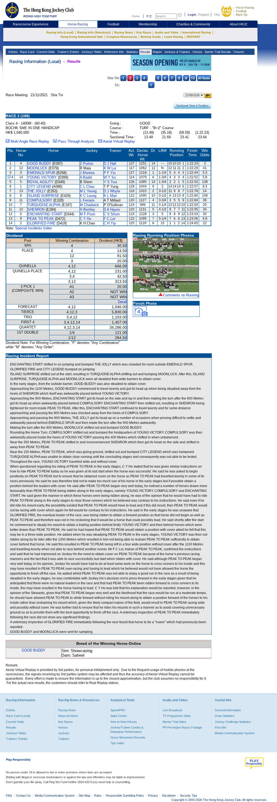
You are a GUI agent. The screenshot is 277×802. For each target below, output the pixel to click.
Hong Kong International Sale (82, 36)
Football (241, 11)
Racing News (123, 32)
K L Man (110, 196)
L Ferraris (87, 200)
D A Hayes (112, 209)
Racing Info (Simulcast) (94, 32)
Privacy (153, 795)
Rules (98, 795)
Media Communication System (235, 733)
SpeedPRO (117, 710)
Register (204, 14)
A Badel (86, 177)
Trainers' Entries (17, 738)
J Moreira (87, 173)
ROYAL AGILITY (40, 182)
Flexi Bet (220, 727)
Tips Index (117, 743)
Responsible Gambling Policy (125, 795)
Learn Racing (173, 36)
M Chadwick (89, 205)
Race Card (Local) (18, 715)
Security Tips (188, 795)
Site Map (84, 795)
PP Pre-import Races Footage (182, 727)
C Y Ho (85, 219)
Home (136, 16)
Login (192, 14)
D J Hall (110, 164)
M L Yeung (88, 191)
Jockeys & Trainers (176, 51)
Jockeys (64, 733)
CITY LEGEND (39, 186)
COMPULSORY (39, 200)
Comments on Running (181, 295)
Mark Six (242, 14)
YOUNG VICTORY (42, 177)
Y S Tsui (110, 182)
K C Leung (88, 196)
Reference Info (113, 51)
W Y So (110, 177)
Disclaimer (169, 795)
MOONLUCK (37, 168)
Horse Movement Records (127, 737)
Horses (197, 51)
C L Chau (87, 186)
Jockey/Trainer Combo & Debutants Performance (126, 729)
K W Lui (110, 168)
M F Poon (87, 214)
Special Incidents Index (33, 228)
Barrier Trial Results (217, 51)
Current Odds (45, 51)
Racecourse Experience (30, 24)
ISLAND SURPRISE (43, 196)
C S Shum (112, 214)
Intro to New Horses (123, 721)
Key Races (143, 32)
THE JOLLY (36, 191)
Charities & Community (193, 24)
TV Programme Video (177, 715)
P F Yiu (110, 173)
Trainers (63, 738)
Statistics (131, 51)
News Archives (68, 715)
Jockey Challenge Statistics (233, 721)
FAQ (217, 14)
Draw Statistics (225, 715)
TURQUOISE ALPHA (44, 205)
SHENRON (36, 209)
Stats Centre (118, 715)
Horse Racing (245, 7)
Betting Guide (151, 36)
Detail (122, 302)
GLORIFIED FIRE (41, 223)
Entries (13, 51)
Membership (148, 24)
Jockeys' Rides (91, 51)
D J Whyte (112, 191)
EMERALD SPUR (41, 173)
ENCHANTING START (45, 214)
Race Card (26, 51)
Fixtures (238, 51)
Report (157, 51)
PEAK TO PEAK (40, 219)
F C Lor (109, 219)
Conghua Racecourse (121, 36)
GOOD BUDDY (39, 164)
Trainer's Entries (68, 51)
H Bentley (87, 209)
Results (145, 51)
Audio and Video (167, 32)
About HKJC (239, 24)
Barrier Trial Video (174, 721)
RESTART (193, 36)
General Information (228, 710)
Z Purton (86, 164)
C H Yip (110, 223)
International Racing (196, 32)
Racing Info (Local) (60, 32)
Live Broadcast (172, 710)
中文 (149, 16)
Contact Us (23, 795)
